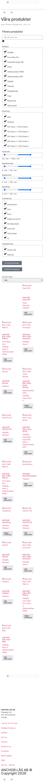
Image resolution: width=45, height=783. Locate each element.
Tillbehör (25, 308)
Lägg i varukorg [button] (28, 406)
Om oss (4, 737)
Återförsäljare (6, 756)
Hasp (24, 303)
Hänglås (5, 347)
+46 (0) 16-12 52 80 (9, 723)
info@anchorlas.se (8, 728)
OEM (3, 760)
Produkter (5, 751)
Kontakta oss (6, 746)
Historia (4, 742)
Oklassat (25, 305)
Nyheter (4, 733)
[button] (22, 9)
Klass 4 (5, 647)
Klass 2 (5, 349)
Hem (2, 25)
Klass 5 (25, 442)
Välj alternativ (28, 313)
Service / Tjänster (8, 765)
